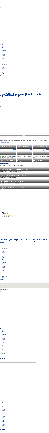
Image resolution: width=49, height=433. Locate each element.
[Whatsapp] (1, 360)
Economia (4, 70)
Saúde (4, 53)
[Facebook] (3, 4)
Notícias (3, 63)
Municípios (4, 71)
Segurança (4, 50)
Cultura (4, 57)
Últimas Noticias (5, 49)
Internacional (4, 55)
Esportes (4, 54)
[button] (24, 59)
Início (2, 46)
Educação (4, 67)
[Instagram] (1, 4)
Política (4, 66)
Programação (3, 62)
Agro (3, 58)
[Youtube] (5, 4)
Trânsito (4, 51)
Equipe (2, 47)
